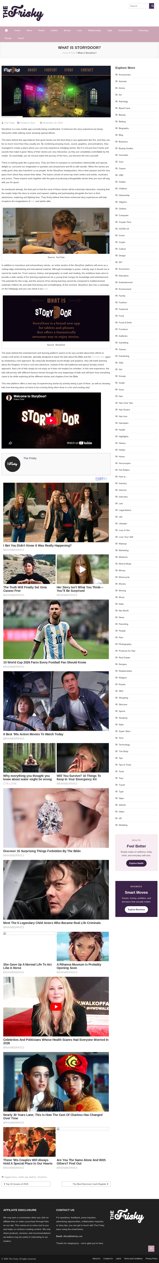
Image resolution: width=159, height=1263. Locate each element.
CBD (121, 175)
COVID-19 (124, 228)
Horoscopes (125, 463)
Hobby (122, 450)
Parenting (143, 30)
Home (17, 30)
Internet (122, 490)
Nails (121, 604)
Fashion (123, 302)
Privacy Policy (151, 1259)
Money (122, 570)
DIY (120, 262)
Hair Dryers (124, 409)
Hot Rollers (124, 470)
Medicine (123, 557)
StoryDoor (42, 1177)
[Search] (151, 6)
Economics (124, 269)
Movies (67, 30)
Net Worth (124, 610)
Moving (122, 590)
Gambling (123, 342)
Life (120, 517)
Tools (121, 771)
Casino (122, 168)
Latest (118, 1259)
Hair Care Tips (126, 403)
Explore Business (136, 909)
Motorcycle (124, 577)
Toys (121, 778)
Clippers (123, 202)
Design (122, 255)
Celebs (54, 30)
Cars (121, 161)
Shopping (123, 697)
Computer (124, 215)
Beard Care (124, 108)
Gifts (121, 362)
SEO (121, 691)
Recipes (123, 664)
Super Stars (124, 731)
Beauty (122, 115)
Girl (120, 369)
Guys (121, 389)
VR (120, 818)
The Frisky (9, 123)
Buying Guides (126, 148)
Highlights (123, 436)
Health (41, 30)
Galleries (123, 336)
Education (124, 275)
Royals (8, 38)
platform (32, 1177)
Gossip (122, 376)
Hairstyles (123, 423)
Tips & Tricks (125, 764)
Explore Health (136, 863)
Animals (123, 81)
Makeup (123, 543)
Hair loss (123, 416)
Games (122, 349)
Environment (125, 289)
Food (121, 316)
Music (122, 597)
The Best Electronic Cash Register (89, 1184)
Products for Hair (127, 651)
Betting (122, 121)
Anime (122, 88)
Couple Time (125, 222)
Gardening (124, 356)
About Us (96, 1259)
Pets (121, 637)
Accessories (125, 74)
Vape (121, 798)
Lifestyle (123, 523)
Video (121, 811)
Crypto (122, 242)
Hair (121, 396)
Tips (121, 758)
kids (33, 201)
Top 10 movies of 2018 (17, 1184)
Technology (124, 744)
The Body (123, 751)
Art (120, 94)
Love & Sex (124, 530)
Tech (32, 123)
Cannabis (123, 155)
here (45, 288)
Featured (123, 309)
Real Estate (124, 657)
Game (14, 1177)
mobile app (23, 1177)
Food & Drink (125, 322)
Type (121, 791)
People (122, 630)
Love (79, 30)
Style (109, 30)
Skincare (123, 704)
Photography (125, 644)
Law (121, 503)
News (29, 30)
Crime (122, 235)
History (122, 443)
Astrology (123, 101)
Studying (123, 718)
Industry (123, 483)
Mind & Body (125, 563)
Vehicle (122, 805)
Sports (122, 711)
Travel (21, 38)
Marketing (124, 550)
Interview (123, 496)
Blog (121, 135)
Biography (124, 128)
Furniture (123, 329)
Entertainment (125, 30)
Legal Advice (125, 510)
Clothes (122, 208)
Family (122, 295)
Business (123, 141)
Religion (123, 677)
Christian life (98, 357)
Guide (122, 383)
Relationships (94, 30)
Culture (122, 249)
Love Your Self (126, 537)
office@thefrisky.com (72, 1236)
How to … (123, 476)
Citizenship (124, 195)
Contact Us (108, 1259)
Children (123, 188)
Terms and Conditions (133, 1259)
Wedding (123, 825)
